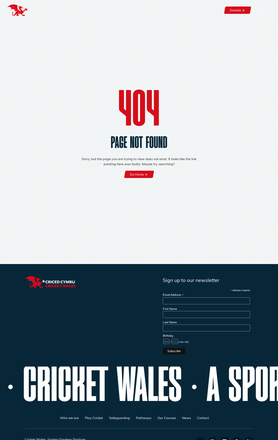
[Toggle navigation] (262, 10)
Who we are (69, 418)
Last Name (170, 322)
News (186, 418)
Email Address (173, 295)
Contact (203, 418)
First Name (170, 308)
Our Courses (167, 418)
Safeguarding (119, 418)
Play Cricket (94, 418)
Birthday (168, 335)
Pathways (143, 418)
